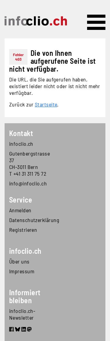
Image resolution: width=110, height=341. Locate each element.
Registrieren (23, 229)
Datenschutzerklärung (32, 220)
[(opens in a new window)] (11, 330)
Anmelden (20, 210)
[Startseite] (36, 21)
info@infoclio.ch (28, 183)
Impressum (21, 271)
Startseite (46, 104)
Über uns (19, 261)
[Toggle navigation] (96, 22)
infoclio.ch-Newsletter (22, 314)
